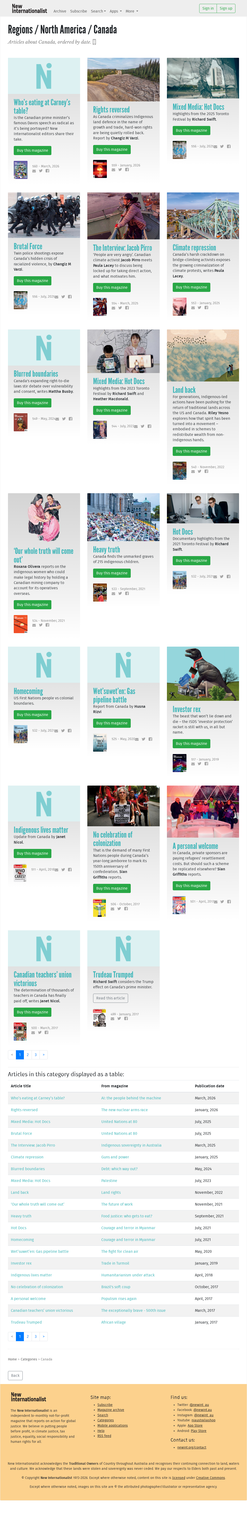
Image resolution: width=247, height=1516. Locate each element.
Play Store (198, 1431)
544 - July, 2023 (123, 426)
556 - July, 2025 (202, 146)
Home (12, 1359)
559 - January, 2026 (126, 165)
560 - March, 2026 (45, 166)
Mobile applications (112, 1425)
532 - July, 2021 (202, 576)
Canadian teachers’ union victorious (43, 979)
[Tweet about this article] (40, 171)
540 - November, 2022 (207, 467)
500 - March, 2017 (44, 1028)
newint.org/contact (191, 1447)
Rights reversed (111, 110)
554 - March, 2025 (125, 303)
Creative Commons (210, 1478)
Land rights (111, 1192)
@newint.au (202, 1410)
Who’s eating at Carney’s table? (42, 106)
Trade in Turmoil (115, 1263)
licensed (178, 1478)
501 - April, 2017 (202, 901)
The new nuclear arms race (124, 1110)
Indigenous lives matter (41, 830)
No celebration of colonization (112, 839)
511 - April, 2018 (43, 869)
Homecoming (28, 691)
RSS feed (104, 1436)
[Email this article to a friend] (33, 171)
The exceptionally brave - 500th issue (133, 1311)
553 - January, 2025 (205, 303)
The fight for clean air (119, 1251)
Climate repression (194, 248)
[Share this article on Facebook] (46, 171)
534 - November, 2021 (48, 621)
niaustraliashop (203, 1420)
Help (100, 1431)
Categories (29, 1359)
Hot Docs (183, 532)
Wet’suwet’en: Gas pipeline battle (114, 695)
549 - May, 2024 (43, 418)
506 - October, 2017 (125, 904)
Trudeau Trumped (113, 975)
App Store (195, 1425)
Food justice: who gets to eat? (126, 1216)
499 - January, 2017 (125, 1014)
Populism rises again (119, 1299)
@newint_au (199, 1405)
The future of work (117, 1204)
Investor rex (187, 709)
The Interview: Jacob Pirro (122, 248)
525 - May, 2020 (123, 739)
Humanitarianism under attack (128, 1275)
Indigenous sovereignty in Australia (131, 1145)
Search (97, 11)
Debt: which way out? (119, 1169)
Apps (114, 11)
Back (15, 1376)
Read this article (110, 998)
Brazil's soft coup (115, 1287)
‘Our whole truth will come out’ (43, 555)
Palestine (109, 1181)
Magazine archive (110, 1410)
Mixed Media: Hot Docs (198, 107)
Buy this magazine (32, 150)
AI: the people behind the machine (131, 1098)
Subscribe (78, 11)
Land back (184, 390)
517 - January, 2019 (205, 759)
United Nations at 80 (119, 1122)
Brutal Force (28, 246)
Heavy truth (106, 550)
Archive (60, 11)
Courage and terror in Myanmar (128, 1228)
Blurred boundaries (36, 374)
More (130, 11)
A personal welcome (195, 846)
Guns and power (115, 1157)
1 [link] (20, 1055)
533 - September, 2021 (128, 589)
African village (113, 1322)
